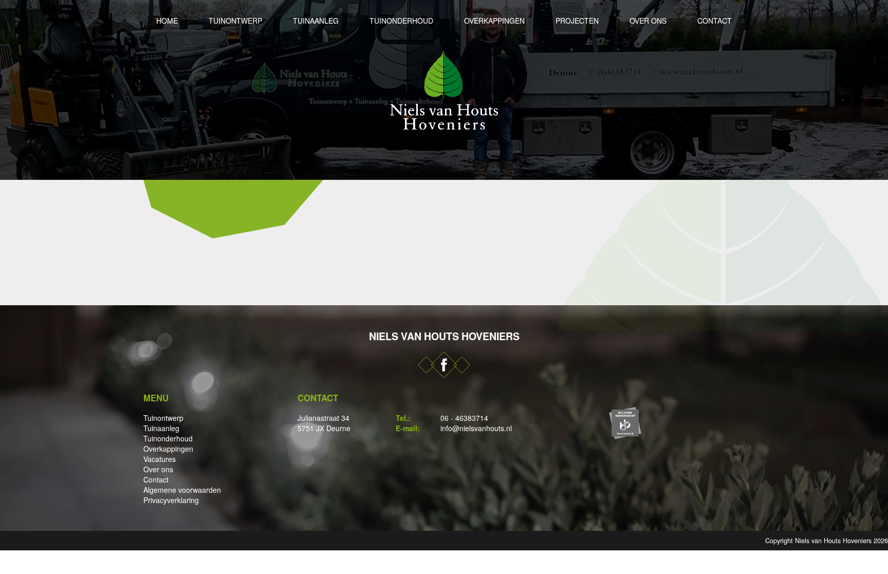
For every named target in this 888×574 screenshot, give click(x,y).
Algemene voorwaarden (182, 490)
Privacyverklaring (171, 500)
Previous (10, 90)
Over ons (648, 20)
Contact (714, 20)
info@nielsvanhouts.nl (476, 428)
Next (877, 90)
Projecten (577, 20)
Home (167, 20)
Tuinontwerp (235, 20)
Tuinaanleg (316, 20)
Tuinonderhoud (401, 20)
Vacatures (159, 459)
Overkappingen (494, 20)
